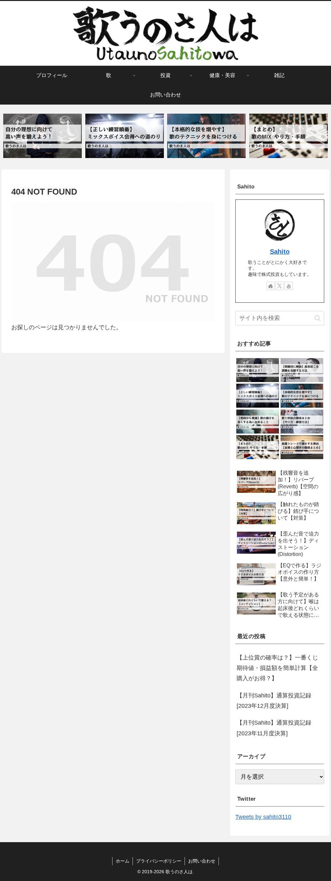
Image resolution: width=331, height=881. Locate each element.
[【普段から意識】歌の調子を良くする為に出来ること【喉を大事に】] (257, 422)
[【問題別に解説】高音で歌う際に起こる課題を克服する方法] (302, 370)
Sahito (280, 251)
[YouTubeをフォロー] (288, 286)
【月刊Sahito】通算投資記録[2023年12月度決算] (274, 700)
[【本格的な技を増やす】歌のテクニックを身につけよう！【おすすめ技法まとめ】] (206, 136)
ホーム (122, 861)
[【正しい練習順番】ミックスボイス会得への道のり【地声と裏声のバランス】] (124, 136)
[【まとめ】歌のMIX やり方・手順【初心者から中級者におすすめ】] (288, 136)
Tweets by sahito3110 (263, 817)
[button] (317, 318)
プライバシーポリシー (158, 861)
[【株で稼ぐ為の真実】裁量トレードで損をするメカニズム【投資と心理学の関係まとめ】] (302, 447)
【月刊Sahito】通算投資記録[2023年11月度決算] (274, 727)
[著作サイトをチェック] (270, 286)
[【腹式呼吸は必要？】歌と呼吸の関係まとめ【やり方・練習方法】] (302, 422)
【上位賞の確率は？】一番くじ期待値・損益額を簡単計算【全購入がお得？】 (277, 668)
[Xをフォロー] (279, 286)
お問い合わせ (201, 861)
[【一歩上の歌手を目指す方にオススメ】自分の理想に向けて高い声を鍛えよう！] (42, 136)
